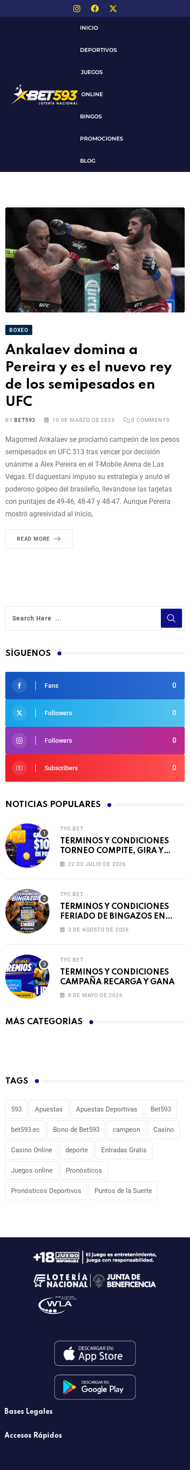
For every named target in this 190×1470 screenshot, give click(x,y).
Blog (87, 160)
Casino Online (31, 1150)
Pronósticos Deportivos (46, 1191)
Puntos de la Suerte (123, 1191)
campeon (126, 1130)
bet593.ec (25, 1130)
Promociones (101, 138)
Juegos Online (92, 83)
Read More (33, 539)
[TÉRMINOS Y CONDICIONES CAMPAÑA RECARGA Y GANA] (27, 977)
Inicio (89, 27)
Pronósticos (84, 1170)
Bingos (91, 116)
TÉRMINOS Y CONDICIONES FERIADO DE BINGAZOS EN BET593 (114, 917)
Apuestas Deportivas (106, 1109)
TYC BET (72, 829)
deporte (76, 1150)
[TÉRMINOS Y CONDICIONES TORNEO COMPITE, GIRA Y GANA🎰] (27, 845)
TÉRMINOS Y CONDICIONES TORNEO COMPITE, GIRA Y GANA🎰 (114, 851)
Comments (150, 420)
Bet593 (161, 1109)
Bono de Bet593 (76, 1130)
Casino (163, 1130)
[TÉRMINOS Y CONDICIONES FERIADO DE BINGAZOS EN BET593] (27, 911)
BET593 (24, 420)
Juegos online (32, 1170)
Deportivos (98, 50)
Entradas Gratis (124, 1150)
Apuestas (49, 1109)
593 (16, 1109)
